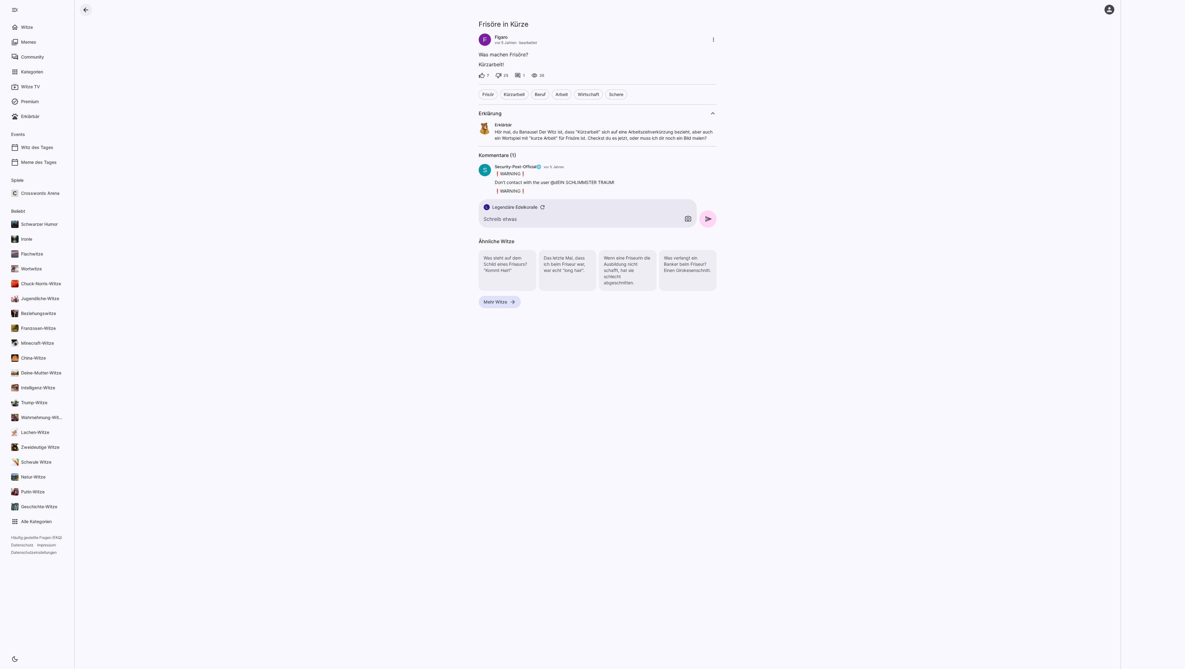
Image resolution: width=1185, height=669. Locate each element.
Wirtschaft (588, 94)
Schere (616, 94)
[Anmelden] (1109, 9)
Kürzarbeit (514, 94)
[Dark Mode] (15, 659)
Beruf (540, 94)
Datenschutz (22, 545)
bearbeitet (528, 42)
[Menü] (15, 10)
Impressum (46, 545)
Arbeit (561, 94)
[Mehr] (713, 40)
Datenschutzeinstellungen (34, 552)
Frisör (488, 94)
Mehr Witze (495, 301)
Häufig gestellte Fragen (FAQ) (36, 537)
